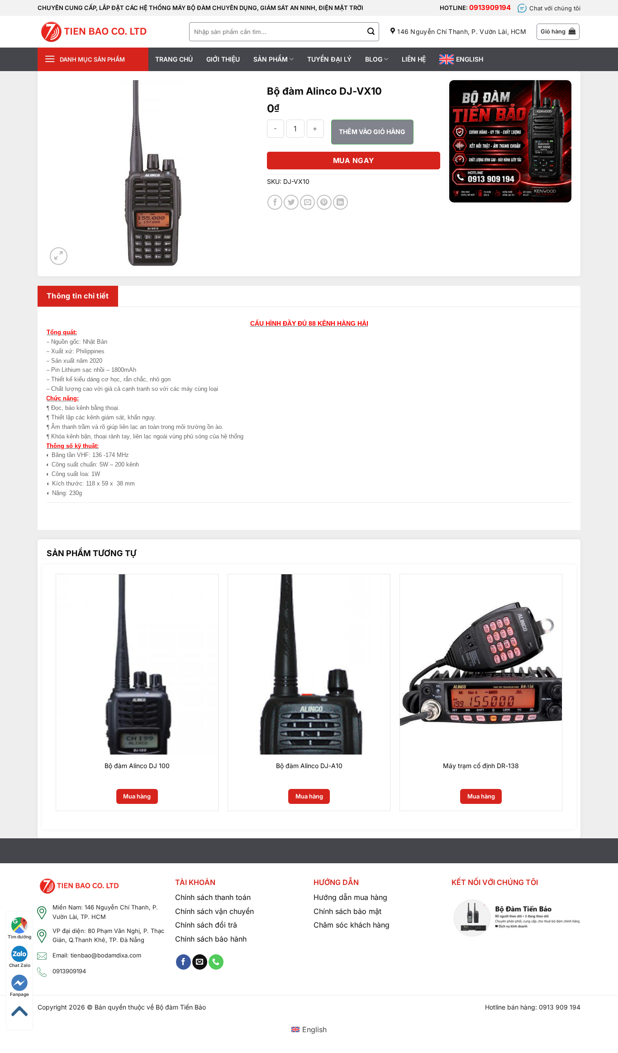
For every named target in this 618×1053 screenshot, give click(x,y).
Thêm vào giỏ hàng (372, 131)
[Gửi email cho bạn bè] (307, 202)
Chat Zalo (19, 965)
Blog (373, 59)
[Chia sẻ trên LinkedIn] (340, 202)
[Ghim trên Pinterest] (324, 202)
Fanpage (19, 994)
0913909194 (490, 7)
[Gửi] (371, 31)
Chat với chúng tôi (554, 8)
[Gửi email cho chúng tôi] (199, 962)
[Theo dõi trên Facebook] (183, 962)
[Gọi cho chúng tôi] (216, 962)
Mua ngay (353, 160)
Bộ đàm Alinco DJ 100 (137, 765)
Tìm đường (19, 936)
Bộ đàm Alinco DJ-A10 (309, 765)
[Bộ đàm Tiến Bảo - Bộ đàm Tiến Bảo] (93, 31)
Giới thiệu (223, 59)
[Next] (571, 696)
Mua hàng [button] (137, 796)
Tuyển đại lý (329, 59)
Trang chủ (174, 59)
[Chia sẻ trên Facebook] (274, 202)
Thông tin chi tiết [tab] (78, 295)
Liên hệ (414, 59)
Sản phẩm (270, 59)
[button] (558, 32)
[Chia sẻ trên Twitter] (291, 202)
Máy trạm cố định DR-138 (481, 765)
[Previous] (47, 696)
